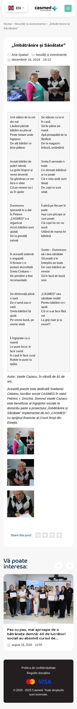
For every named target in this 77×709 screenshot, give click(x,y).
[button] (68, 8)
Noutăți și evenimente (30, 23)
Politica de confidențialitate (38, 667)
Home (8, 23)
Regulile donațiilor (38, 673)
